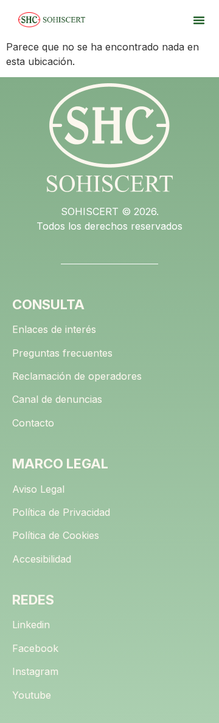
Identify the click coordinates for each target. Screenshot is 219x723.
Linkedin (31, 624)
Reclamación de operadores (77, 376)
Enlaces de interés (54, 329)
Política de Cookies (55, 535)
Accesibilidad (41, 559)
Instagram (35, 671)
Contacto (33, 423)
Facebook (35, 648)
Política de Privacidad (61, 512)
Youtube (31, 695)
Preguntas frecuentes (62, 353)
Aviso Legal (38, 489)
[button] (199, 20)
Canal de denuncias (57, 399)
